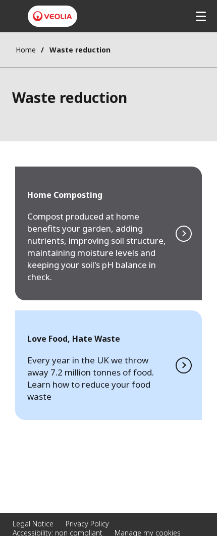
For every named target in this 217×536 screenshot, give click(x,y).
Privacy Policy (87, 523)
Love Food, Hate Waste (108, 365)
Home (26, 50)
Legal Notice (33, 523)
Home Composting (108, 233)
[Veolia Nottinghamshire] (52, 16)
